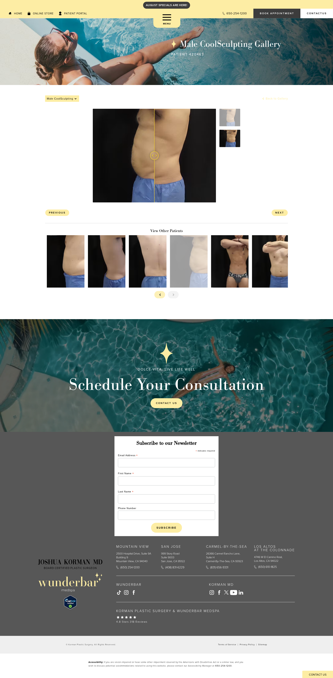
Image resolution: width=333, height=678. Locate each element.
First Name (126, 474)
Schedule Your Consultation (166, 384)
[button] (166, 21)
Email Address (128, 456)
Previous (57, 213)
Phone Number (127, 508)
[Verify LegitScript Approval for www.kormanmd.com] (70, 602)
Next (279, 213)
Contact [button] (317, 13)
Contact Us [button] (317, 675)
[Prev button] (159, 294)
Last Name (126, 492)
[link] (234, 13)
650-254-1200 (223, 665)
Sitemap (262, 644)
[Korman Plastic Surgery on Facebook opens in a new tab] (133, 592)
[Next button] (173, 294)
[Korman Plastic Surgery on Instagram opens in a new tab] (126, 592)
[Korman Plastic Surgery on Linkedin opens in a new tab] (241, 592)
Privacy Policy (247, 644)
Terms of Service (227, 644)
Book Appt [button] (277, 13)
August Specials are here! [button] (166, 5)
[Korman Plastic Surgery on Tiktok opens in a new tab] (119, 592)
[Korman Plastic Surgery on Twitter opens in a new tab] (226, 592)
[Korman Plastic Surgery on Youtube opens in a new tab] (233, 592)
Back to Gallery (276, 98)
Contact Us (166, 403)
